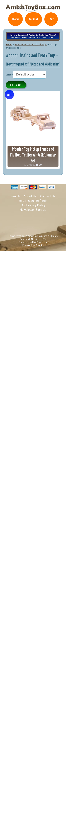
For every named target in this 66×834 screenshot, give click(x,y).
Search (15, 196)
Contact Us (47, 196)
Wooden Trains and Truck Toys (31, 44)
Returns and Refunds (33, 201)
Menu (15, 19)
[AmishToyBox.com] (33, 9)
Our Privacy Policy (33, 205)
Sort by (9, 75)
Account (33, 19)
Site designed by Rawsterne (33, 242)
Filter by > (15, 85)
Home (9, 44)
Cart (51, 19)
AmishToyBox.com (37, 236)
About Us (30, 196)
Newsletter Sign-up (33, 210)
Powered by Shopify (33, 245)
